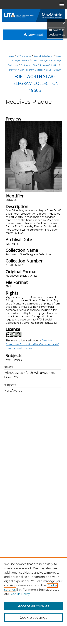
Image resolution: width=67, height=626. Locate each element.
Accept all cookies (33, 606)
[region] (33, 591)
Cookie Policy (20, 594)
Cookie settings (33, 617)
